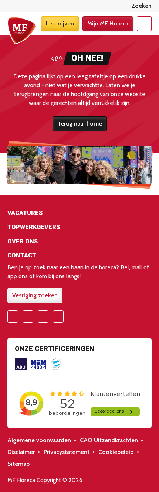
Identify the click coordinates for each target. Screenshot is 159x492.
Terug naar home (79, 123)
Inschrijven (60, 23)
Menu (144, 23)
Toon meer (79, 214)
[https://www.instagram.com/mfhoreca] (28, 316)
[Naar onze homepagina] (22, 30)
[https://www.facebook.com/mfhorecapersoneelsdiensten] (12, 316)
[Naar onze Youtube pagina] (43, 316)
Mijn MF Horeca (107, 23)
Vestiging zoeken (35, 295)
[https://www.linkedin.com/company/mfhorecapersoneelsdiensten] (58, 316)
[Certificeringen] (21, 364)
